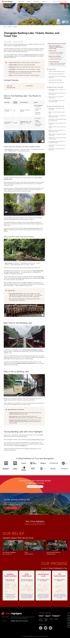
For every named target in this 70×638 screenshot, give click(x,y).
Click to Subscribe (12, 508)
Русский (40, 620)
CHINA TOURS (21, 1)
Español (51, 618)
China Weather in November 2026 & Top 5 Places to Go (57, 146)
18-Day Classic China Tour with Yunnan (56, 82)
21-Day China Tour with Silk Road (55, 80)
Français (46, 618)
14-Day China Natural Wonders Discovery (57, 71)
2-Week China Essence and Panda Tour (56, 73)
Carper (9, 41)
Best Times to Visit (11, 87)
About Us (44, 1)
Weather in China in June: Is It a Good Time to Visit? (57, 127)
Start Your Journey (63, 3)
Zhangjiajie (15, 26)
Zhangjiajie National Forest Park (31, 54)
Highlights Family (44, 613)
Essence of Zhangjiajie (11, 132)
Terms (68, 627)
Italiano (56, 618)
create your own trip (29, 448)
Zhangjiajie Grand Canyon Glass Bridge (17, 420)
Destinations (9, 26)
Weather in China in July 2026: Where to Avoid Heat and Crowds (57, 131)
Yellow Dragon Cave (13, 416)
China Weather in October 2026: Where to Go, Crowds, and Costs (57, 142)
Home (5, 26)
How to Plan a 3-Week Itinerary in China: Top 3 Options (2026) (57, 101)
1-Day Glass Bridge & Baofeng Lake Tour (35, 439)
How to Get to (30, 85)
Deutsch (40, 618)
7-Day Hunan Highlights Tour (20, 445)
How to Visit (9, 85)
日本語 (45, 620)
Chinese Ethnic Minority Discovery (21, 307)
